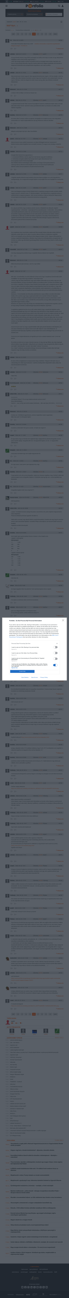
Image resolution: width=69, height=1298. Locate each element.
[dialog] (34, 649)
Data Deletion (25, 677)
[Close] (63, 620)
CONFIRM (22, 671)
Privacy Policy (44, 677)
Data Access (34, 677)
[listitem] (34, 643)
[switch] (55, 647)
